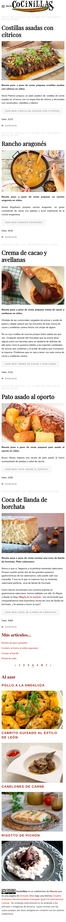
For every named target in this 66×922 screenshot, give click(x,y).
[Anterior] (15, 665)
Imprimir (11, 125)
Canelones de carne (23, 786)
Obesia (53, 891)
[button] (7, 6)
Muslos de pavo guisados (14, 643)
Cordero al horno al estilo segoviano (20, 648)
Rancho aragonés (24, 143)
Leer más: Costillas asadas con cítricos (32, 111)
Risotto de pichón (21, 835)
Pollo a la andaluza (23, 685)
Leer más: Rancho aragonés (23, 222)
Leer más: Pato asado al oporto (26, 469)
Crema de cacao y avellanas (24, 255)
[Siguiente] (51, 665)
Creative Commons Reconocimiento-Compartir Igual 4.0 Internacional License (32, 899)
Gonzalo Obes (27, 895)
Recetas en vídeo (10, 19)
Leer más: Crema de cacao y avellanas (30, 364)
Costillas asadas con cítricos (28, 31)
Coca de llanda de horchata (24, 502)
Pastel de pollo (9, 658)
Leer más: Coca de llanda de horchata (30, 612)
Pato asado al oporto (28, 396)
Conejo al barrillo (10, 653)
